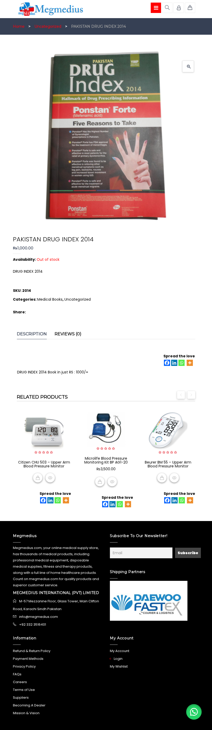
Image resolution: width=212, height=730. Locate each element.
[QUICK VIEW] (50, 477)
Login (118, 658)
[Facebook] (167, 363)
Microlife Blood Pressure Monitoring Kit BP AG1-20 (106, 460)
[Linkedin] (174, 363)
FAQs (17, 674)
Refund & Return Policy (31, 650)
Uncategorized (47, 26)
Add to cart (99, 481)
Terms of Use (24, 689)
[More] (190, 363)
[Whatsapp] (181, 363)
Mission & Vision (26, 713)
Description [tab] (32, 333)
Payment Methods (28, 658)
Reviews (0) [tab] (68, 333)
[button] (188, 66)
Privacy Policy (24, 666)
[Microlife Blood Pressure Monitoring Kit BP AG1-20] (106, 429)
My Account (119, 650)
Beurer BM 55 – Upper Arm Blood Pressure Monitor (168, 464)
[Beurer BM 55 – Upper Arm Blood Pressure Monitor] (168, 431)
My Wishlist (119, 666)
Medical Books (50, 299)
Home (19, 26)
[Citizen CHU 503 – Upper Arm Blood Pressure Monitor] (44, 431)
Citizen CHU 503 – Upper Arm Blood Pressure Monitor (44, 464)
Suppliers (21, 697)
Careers (20, 682)
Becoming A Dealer (29, 705)
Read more (37, 477)
